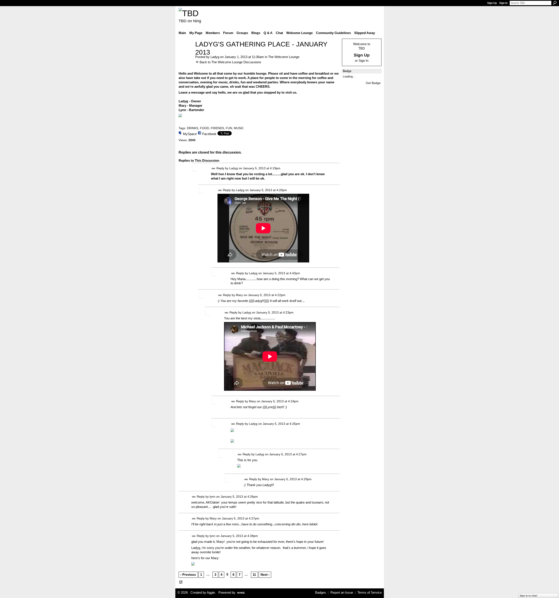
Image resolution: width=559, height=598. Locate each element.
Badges (320, 592)
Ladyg (214, 57)
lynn (212, 497)
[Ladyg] (186, 52)
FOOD (204, 128)
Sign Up (492, 3)
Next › (265, 574)
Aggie (211, 592)
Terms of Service (369, 592)
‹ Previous (188, 574)
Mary (239, 295)
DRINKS (192, 128)
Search (555, 3)
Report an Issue (341, 592)
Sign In (503, 3)
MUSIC (239, 128)
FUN (229, 128)
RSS (181, 582)
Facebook (209, 134)
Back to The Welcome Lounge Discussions (230, 62)
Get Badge (373, 83)
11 (254, 574)
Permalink (213, 168)
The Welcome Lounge (283, 57)
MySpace (190, 134)
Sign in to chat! (528, 595)
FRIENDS (217, 128)
